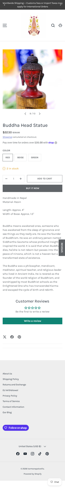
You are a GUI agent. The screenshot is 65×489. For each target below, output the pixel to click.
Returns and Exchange (14, 384)
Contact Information (13, 406)
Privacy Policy (10, 395)
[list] (32, 79)
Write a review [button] (32, 320)
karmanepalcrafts (36, 469)
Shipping (7, 137)
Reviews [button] (61, 248)
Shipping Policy (11, 379)
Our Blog (7, 412)
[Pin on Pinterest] (19, 337)
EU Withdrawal (10, 390)
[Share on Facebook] (12, 337)
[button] (60, 25)
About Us (7, 373)
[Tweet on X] (4, 337)
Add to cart (44, 178)
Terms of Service (11, 401)
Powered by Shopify (33, 474)
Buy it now (32, 188)
